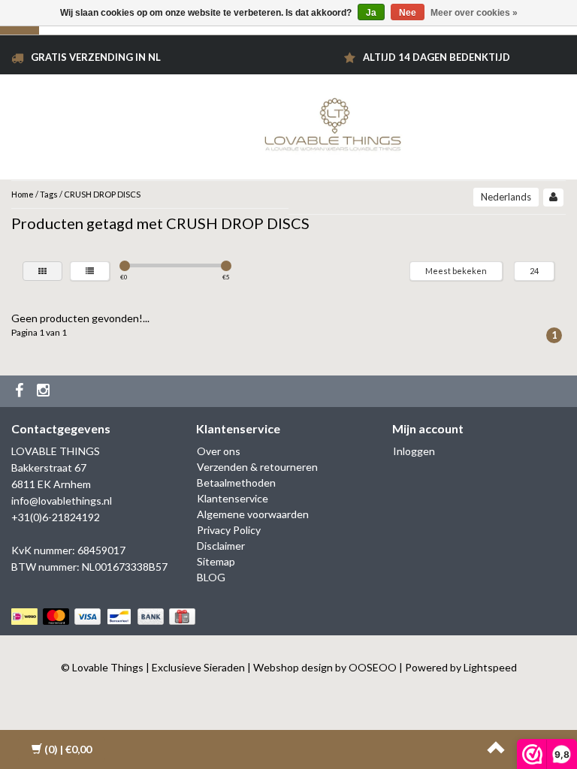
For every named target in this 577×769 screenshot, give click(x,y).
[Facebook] (21, 391)
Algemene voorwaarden (253, 514)
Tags (49, 194)
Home (22, 194)
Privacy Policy (229, 529)
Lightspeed (490, 667)
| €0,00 (68, 749)
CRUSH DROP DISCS (102, 194)
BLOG (211, 577)
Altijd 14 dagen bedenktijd (436, 57)
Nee (407, 13)
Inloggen (414, 451)
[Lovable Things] (332, 121)
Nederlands (506, 197)
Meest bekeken (456, 271)
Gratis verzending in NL (96, 57)
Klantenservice (232, 498)
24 (534, 271)
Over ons (218, 451)
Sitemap (216, 561)
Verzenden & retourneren (257, 466)
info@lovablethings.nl (61, 500)
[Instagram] (45, 391)
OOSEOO (373, 667)
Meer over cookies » (474, 13)
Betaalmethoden (236, 482)
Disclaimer (221, 545)
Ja (371, 13)
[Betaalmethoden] (104, 617)
